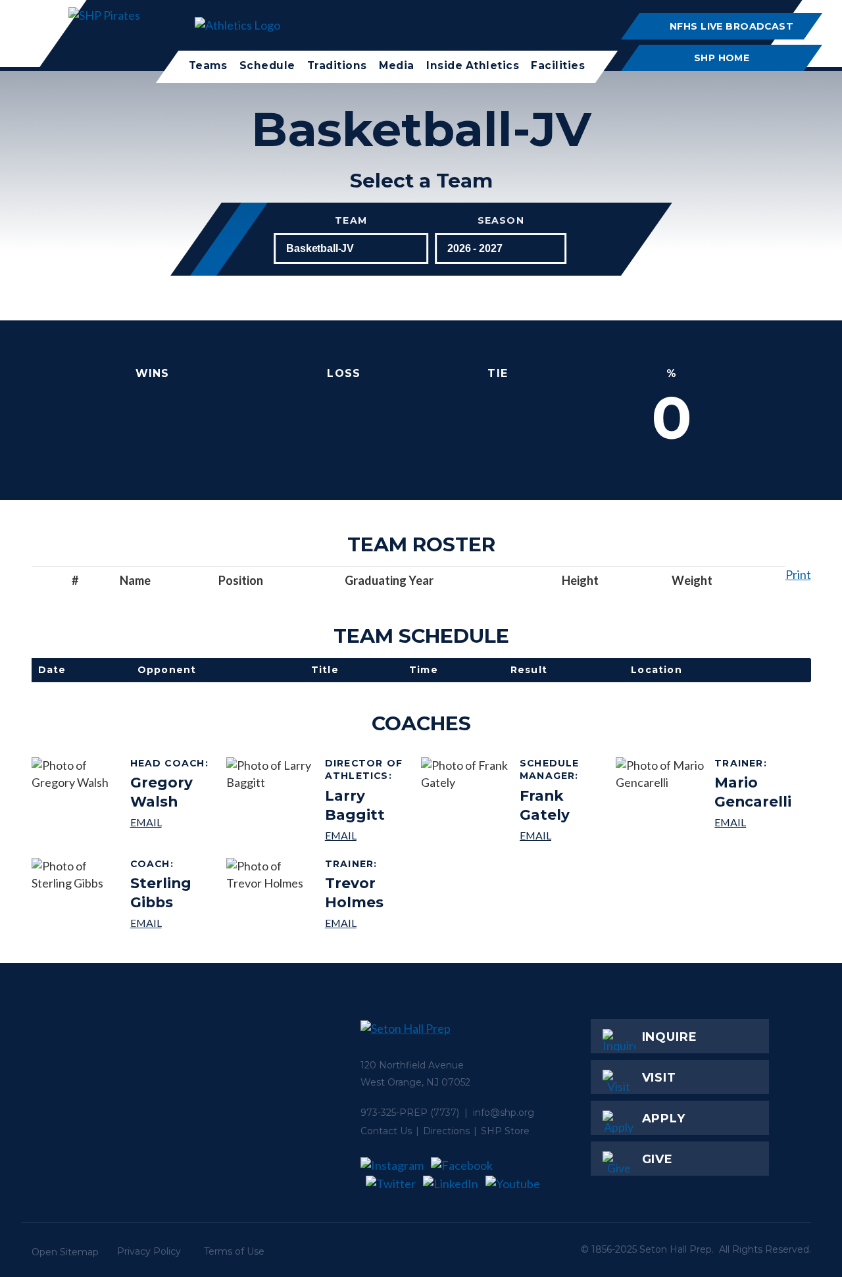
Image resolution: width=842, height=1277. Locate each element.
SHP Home (721, 58)
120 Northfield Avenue (412, 1065)
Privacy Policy (149, 1251)
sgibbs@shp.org (173, 922)
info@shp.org (503, 1112)
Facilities (558, 65)
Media (396, 65)
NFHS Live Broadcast (731, 26)
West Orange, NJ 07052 (415, 1082)
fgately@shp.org (563, 835)
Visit (659, 1077)
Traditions (337, 65)
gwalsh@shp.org (173, 822)
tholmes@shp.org (368, 922)
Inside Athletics (472, 65)
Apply (664, 1118)
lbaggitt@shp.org (368, 835)
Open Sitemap (65, 1252)
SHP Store (505, 1131)
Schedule (267, 65)
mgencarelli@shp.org (757, 822)
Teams (208, 65)
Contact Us (386, 1131)
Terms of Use (234, 1251)
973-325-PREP (394, 1112)
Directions (446, 1131)
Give (658, 1159)
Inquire (669, 1037)
